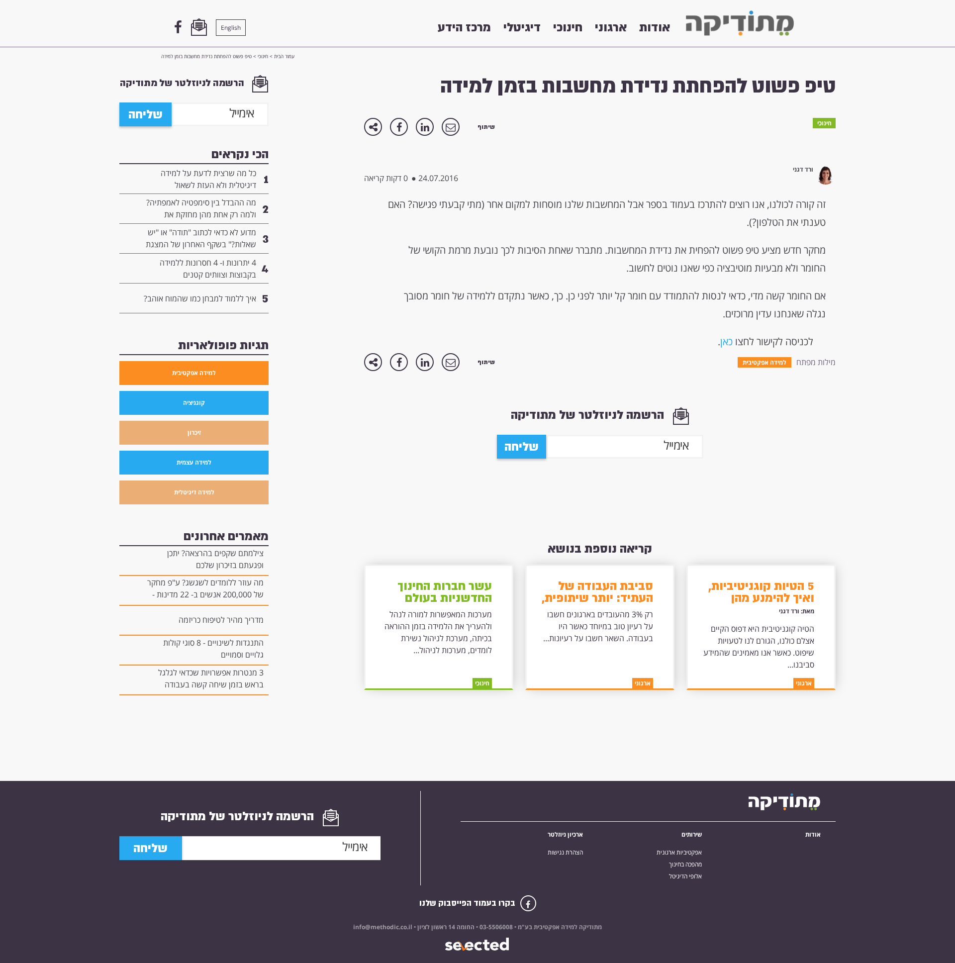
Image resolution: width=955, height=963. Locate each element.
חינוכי (567, 27)
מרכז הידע (464, 27)
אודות (654, 27)
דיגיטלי (522, 27)
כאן (726, 341)
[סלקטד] (477, 944)
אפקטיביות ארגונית (679, 853)
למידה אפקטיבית (194, 373)
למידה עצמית (194, 462)
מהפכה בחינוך (685, 864)
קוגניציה (194, 402)
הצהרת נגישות (565, 853)
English (231, 27)
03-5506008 (495, 927)
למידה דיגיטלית (194, 492)
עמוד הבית (284, 56)
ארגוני (611, 27)
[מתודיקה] (740, 23)
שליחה (521, 446)
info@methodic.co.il (382, 927)
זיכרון (194, 432)
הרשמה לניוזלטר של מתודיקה (589, 414)
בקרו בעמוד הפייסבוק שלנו (468, 903)
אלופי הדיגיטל (685, 876)
